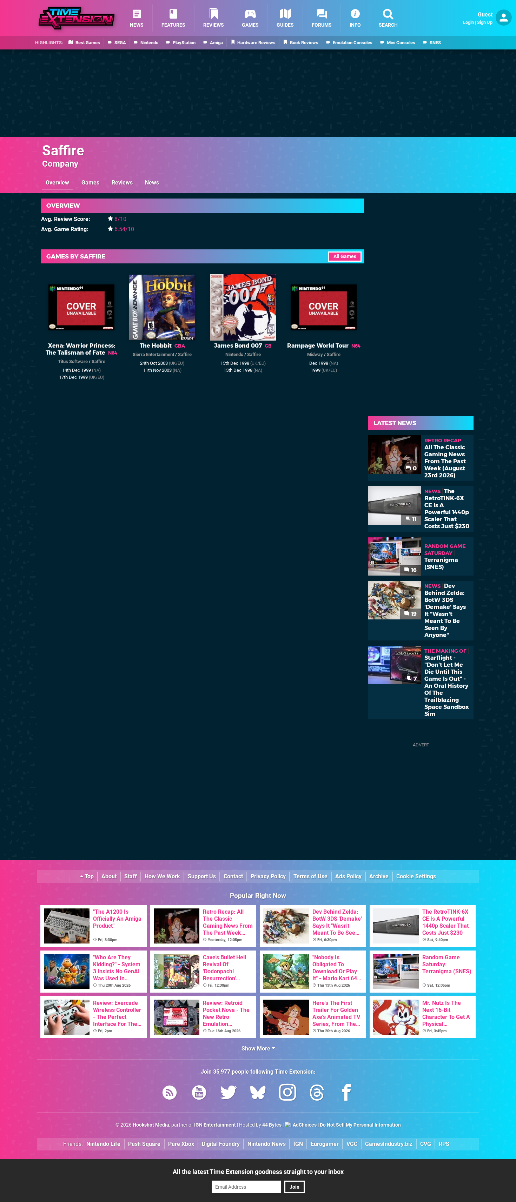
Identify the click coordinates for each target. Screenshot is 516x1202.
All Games (344, 257)
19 (413, 614)
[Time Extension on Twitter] (229, 1094)
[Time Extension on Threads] (317, 1094)
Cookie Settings (416, 876)
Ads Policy (348, 876)
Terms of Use (310, 876)
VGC (351, 1144)
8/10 (120, 219)
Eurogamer (325, 1144)
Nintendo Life (103, 1144)
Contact (233, 876)
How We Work (162, 876)
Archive (379, 876)
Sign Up (484, 22)
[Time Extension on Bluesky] (258, 1094)
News (152, 182)
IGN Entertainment (215, 1125)
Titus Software (73, 361)
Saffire (63, 150)
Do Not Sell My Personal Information (360, 1125)
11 (414, 519)
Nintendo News (266, 1144)
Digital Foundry (221, 1144)
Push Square (144, 1144)
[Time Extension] (76, 18)
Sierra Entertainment (153, 354)
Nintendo (234, 354)
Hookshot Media (151, 1125)
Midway (315, 354)
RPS (444, 1144)
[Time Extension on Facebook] (346, 1094)
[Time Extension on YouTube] (199, 1094)
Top (88, 876)
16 (413, 570)
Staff (130, 876)
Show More (257, 1048)
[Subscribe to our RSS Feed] (170, 1094)
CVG (425, 1144)
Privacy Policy (268, 876)
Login (468, 22)
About (109, 876)
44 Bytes (272, 1125)
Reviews (122, 182)
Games (90, 182)
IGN (298, 1144)
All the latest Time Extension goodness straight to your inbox (258, 1171)
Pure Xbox (181, 1144)
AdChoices (304, 1125)
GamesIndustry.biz (388, 1144)
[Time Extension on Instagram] (287, 1094)
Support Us (202, 876)
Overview (57, 182)
